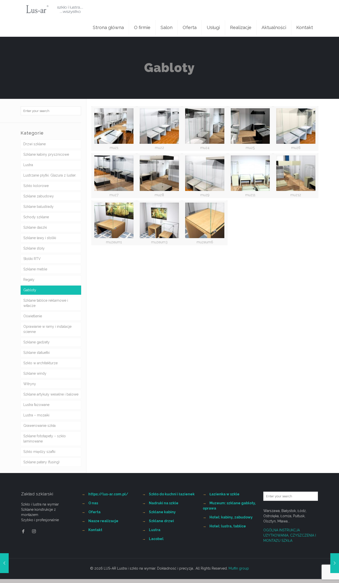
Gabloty (29, 290)
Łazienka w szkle (224, 494)
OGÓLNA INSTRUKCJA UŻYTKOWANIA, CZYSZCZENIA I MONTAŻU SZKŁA (289, 535)
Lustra (28, 165)
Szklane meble (35, 269)
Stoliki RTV (32, 259)
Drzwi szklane (34, 144)
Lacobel (156, 539)
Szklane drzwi (161, 521)
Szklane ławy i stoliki (39, 238)
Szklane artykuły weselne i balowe (50, 394)
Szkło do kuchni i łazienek (172, 494)
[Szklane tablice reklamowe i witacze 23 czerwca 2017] (4, 563)
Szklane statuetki (36, 353)
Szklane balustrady (38, 207)
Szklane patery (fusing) (41, 462)
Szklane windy (34, 373)
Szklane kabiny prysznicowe (46, 154)
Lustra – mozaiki (36, 415)
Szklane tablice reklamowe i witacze (45, 303)
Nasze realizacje (103, 521)
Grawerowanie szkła (39, 426)
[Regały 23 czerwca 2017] (334, 563)
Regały (28, 280)
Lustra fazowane (36, 405)
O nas (93, 503)
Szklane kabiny (162, 512)
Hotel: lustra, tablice (227, 526)
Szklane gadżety (36, 342)
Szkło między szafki (39, 452)
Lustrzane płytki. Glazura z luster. (49, 175)
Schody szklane (36, 217)
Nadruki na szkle (163, 503)
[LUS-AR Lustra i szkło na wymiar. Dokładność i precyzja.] (54, 9)
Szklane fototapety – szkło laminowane (44, 438)
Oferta (94, 512)
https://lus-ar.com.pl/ (108, 494)
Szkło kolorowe (36, 186)
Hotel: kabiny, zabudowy (231, 517)
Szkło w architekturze (40, 363)
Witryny (29, 384)
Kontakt (95, 530)
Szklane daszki (35, 227)
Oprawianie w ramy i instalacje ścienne (47, 329)
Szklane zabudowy (38, 196)
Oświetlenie (32, 316)
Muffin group (239, 568)
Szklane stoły (34, 248)
